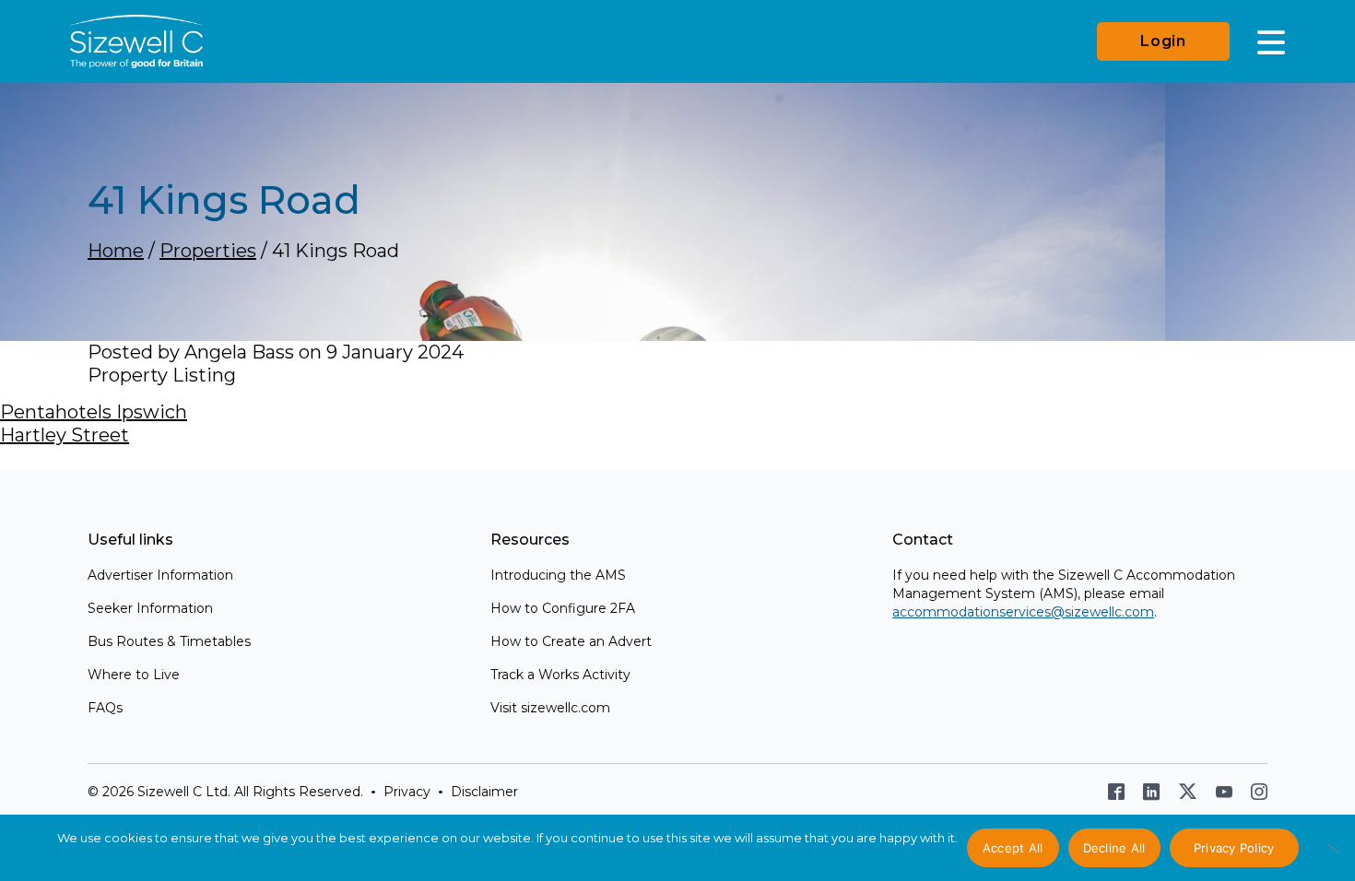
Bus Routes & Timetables (169, 641)
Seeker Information (150, 608)
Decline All (1114, 847)
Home (116, 251)
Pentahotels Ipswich (93, 412)
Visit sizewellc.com (550, 707)
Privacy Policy (1234, 847)
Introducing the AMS (558, 575)
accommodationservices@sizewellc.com (1023, 612)
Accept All (1013, 847)
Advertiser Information (160, 575)
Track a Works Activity (560, 674)
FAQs (105, 707)
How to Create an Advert (571, 641)
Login (1163, 41)
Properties (207, 251)
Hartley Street (64, 435)
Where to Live (134, 674)
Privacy (406, 791)
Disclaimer (484, 791)
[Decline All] (1332, 858)
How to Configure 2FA (562, 608)
